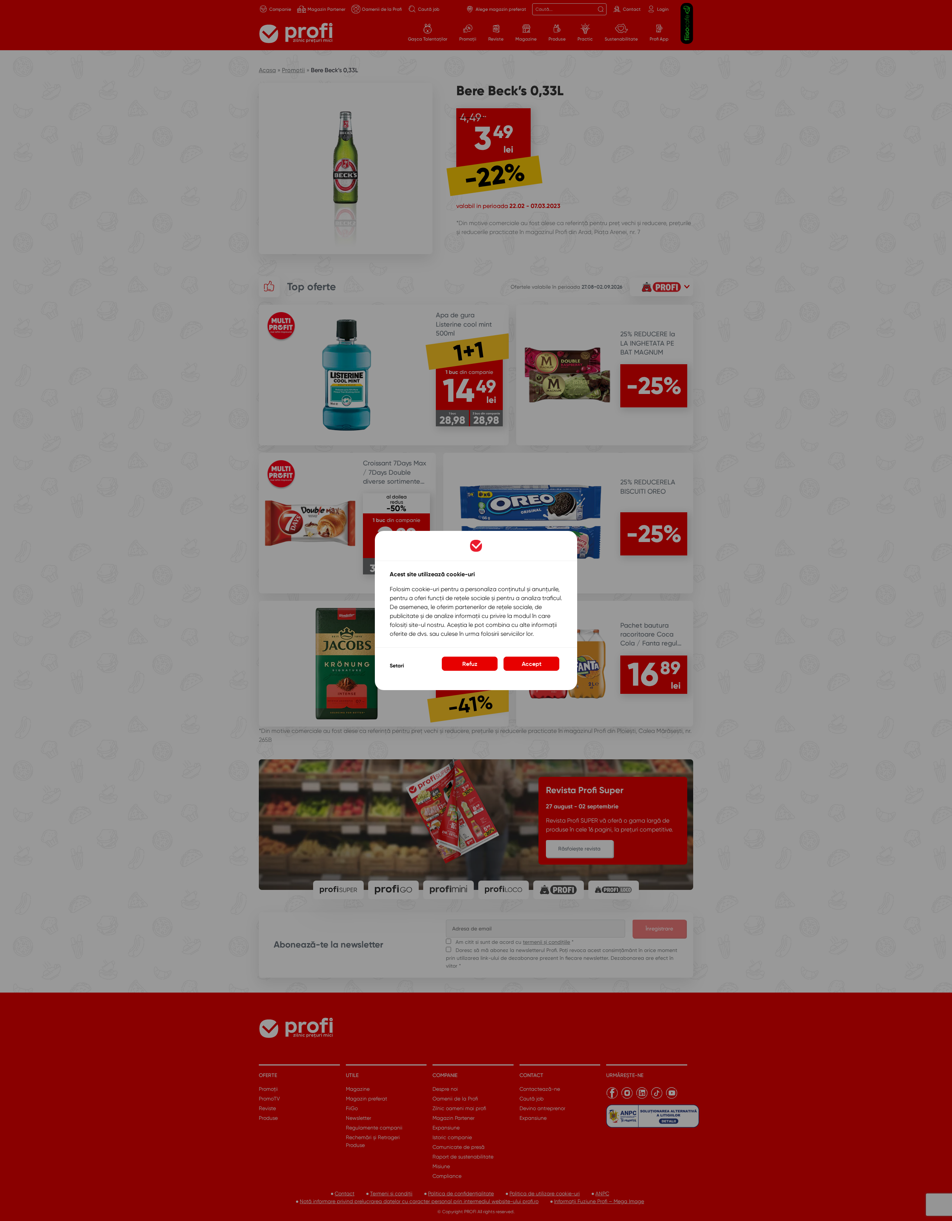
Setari (397, 666)
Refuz (469, 663)
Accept (531, 663)
